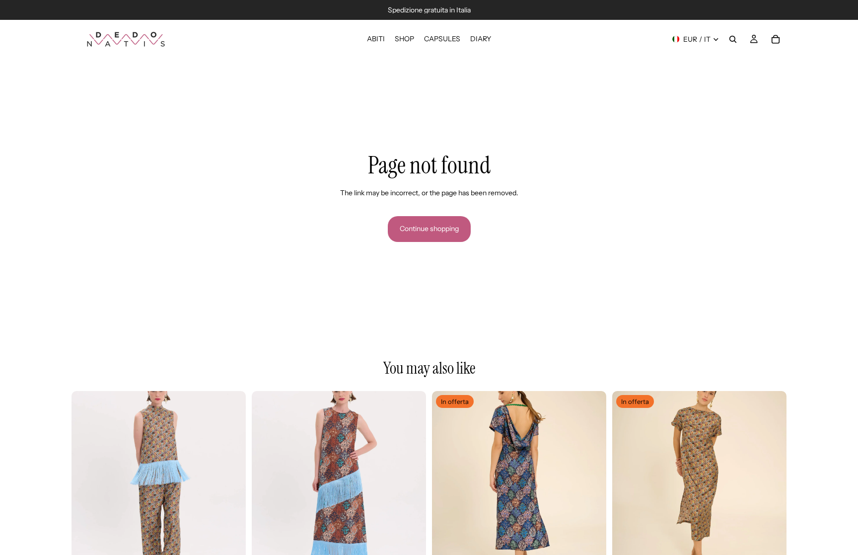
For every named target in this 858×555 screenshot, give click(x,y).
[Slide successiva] (231, 478)
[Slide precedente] (86, 478)
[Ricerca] (733, 39)
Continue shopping (429, 228)
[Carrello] (775, 39)
